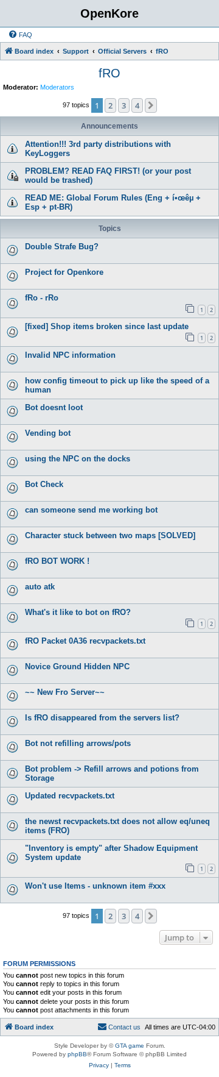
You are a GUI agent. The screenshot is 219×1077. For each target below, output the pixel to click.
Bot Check (44, 484)
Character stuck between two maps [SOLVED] (110, 535)
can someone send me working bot (91, 509)
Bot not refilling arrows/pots (78, 743)
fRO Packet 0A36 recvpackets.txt (85, 640)
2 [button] (110, 105)
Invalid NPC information (70, 355)
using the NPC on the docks (77, 458)
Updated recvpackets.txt (69, 795)
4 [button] (137, 105)
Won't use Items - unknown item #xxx (95, 885)
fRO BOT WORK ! (57, 561)
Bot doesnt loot (54, 407)
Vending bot (48, 433)
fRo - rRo (41, 297)
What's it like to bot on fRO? (78, 612)
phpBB (77, 1054)
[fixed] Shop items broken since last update (107, 326)
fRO (109, 73)
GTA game (129, 1045)
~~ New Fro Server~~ (65, 692)
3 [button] (124, 105)
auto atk (40, 586)
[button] (151, 105)
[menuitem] (20, 34)
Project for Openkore (64, 272)
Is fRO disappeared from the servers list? (102, 717)
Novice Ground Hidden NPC (77, 666)
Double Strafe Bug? (62, 246)
